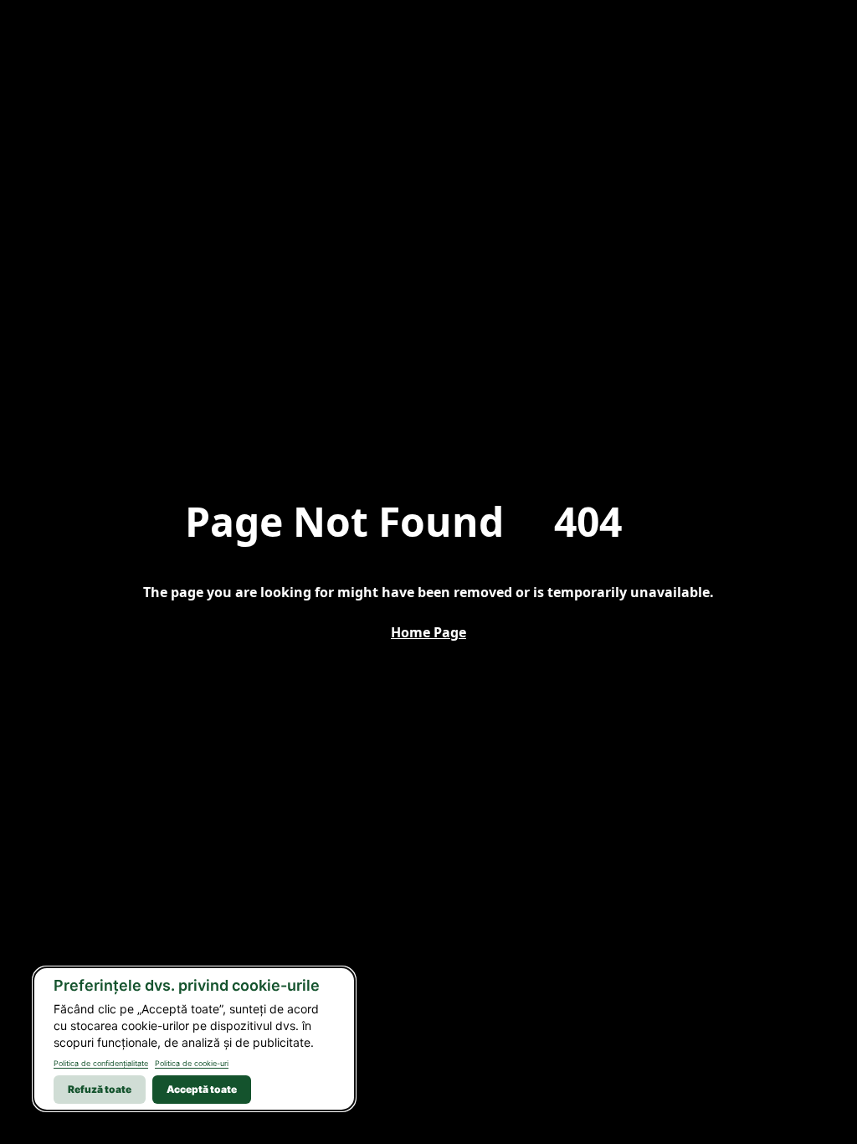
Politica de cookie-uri (191, 1063)
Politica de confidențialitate (101, 1063)
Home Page (428, 632)
